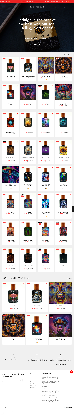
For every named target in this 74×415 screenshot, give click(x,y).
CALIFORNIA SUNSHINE (11, 103)
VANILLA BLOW (28, 159)
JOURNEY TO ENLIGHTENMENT (28, 76)
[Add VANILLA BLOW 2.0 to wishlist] (70, 249)
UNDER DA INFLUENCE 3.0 (63, 159)
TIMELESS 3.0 (45, 159)
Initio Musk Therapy (10, 75)
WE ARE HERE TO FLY (10, 212)
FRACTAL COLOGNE (46, 131)
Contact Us (32, 383)
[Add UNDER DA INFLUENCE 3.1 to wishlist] (35, 222)
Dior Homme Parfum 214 (45, 157)
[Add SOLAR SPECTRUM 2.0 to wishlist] (70, 113)
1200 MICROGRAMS (46, 76)
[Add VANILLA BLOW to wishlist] (35, 141)
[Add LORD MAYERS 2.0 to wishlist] (70, 222)
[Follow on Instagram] (5, 407)
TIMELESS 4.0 (28, 185)
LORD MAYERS (11, 240)
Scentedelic (63, 75)
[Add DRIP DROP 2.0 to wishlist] (35, 113)
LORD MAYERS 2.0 (63, 240)
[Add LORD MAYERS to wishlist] (17, 222)
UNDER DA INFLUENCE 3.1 (28, 240)
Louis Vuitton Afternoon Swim (37, 338)
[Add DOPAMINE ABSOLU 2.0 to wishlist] (35, 85)
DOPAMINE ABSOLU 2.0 (28, 103)
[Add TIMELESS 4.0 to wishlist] (35, 168)
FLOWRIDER (28, 212)
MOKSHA (63, 76)
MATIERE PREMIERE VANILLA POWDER (28, 157)
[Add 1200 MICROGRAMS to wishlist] (53, 58)
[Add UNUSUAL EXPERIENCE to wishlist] (17, 249)
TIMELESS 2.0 (45, 103)
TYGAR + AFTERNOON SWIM (46, 75)
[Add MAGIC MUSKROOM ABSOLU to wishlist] (17, 168)
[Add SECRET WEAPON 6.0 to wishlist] (35, 249)
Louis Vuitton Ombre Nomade (10, 157)
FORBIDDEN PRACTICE (10, 159)
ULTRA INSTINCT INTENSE (63, 212)
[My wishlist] (68, 7)
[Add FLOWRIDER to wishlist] (35, 194)
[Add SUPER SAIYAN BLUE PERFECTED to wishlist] (53, 194)
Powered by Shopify (12, 411)
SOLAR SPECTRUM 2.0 (63, 131)
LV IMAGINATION (28, 75)
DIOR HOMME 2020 (46, 265)
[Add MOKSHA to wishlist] (70, 58)
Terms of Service (33, 385)
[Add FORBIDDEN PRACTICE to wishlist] (17, 141)
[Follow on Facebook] (3, 407)
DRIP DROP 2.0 (28, 131)
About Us (32, 376)
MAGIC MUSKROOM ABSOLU (10, 185)
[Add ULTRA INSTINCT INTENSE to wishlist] (70, 194)
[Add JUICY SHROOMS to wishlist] (53, 222)
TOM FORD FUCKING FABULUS (28, 265)
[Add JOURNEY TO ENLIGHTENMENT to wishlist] (35, 58)
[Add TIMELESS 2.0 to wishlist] (53, 85)
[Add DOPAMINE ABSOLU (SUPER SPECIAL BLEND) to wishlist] (70, 85)
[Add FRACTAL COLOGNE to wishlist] (53, 113)
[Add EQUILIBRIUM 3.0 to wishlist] (53, 168)
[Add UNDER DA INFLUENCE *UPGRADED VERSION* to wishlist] (17, 113)
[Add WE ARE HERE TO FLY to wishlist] (17, 194)
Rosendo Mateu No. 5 (11, 265)
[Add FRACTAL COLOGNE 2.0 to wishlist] (53, 249)
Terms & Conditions (33, 381)
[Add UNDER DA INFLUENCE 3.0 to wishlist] (70, 141)
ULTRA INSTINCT (63, 185)
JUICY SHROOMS (45, 240)
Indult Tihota (63, 265)
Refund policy (32, 387)
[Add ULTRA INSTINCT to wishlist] (70, 168)
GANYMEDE (63, 184)
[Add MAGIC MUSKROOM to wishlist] (17, 58)
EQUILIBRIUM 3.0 (45, 185)
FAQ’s (31, 378)
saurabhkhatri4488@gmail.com (32, 360)
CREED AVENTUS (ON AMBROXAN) (63, 157)
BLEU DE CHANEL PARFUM (46, 184)
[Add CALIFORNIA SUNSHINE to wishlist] (17, 85)
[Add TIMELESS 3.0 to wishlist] (53, 141)
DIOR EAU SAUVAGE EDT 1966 (28, 184)
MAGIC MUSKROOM (11, 76)
